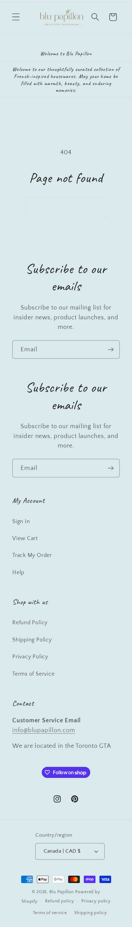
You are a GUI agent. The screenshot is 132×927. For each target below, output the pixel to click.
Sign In (21, 522)
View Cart (25, 538)
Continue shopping (66, 208)
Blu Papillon (61, 892)
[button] (16, 17)
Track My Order (32, 555)
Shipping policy (90, 912)
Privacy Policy (30, 657)
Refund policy (59, 901)
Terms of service (50, 912)
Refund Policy (30, 623)
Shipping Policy (32, 640)
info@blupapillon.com (43, 730)
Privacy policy (96, 901)
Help (18, 573)
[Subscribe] (110, 349)
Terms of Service (33, 674)
